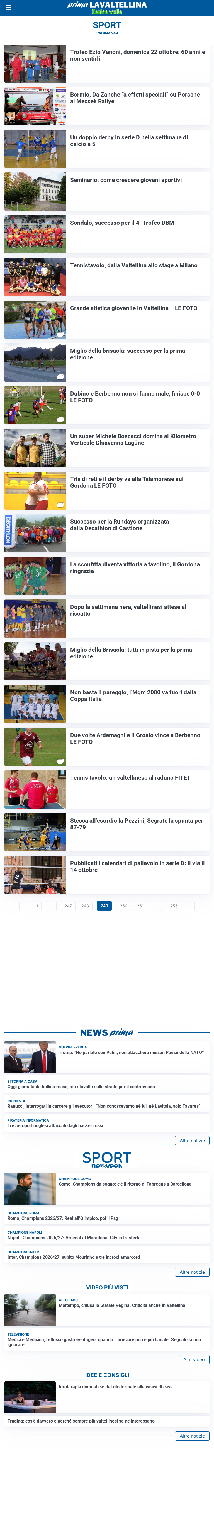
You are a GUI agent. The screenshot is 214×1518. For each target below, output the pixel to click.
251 (140, 906)
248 (85, 906)
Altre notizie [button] (192, 1140)
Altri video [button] (194, 1359)
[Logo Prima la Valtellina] (107, 7)
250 (123, 906)
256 (174, 906)
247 (68, 906)
